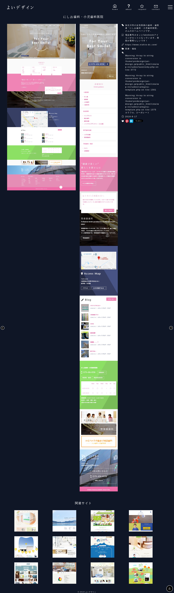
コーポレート (143, 113)
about (129, 9)
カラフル (129, 113)
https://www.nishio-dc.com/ (141, 45)
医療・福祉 (131, 49)
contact (156, 9)
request (142, 9)
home (115, 9)
